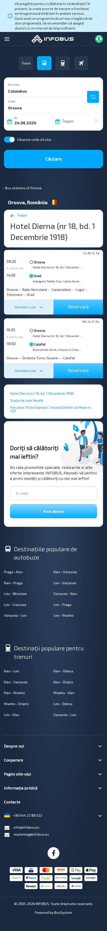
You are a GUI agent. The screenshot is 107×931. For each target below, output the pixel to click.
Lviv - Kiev (11, 715)
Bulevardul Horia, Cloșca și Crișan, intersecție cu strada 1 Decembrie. (58, 349)
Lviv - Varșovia (65, 583)
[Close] (96, 16)
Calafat (40, 344)
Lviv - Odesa (63, 704)
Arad (37, 276)
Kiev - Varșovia (65, 572)
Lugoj (80, 289)
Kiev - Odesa (63, 671)
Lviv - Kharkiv (64, 615)
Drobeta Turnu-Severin (40, 358)
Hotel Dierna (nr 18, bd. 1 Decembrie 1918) (58, 267)
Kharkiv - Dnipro (16, 704)
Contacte (12, 801)
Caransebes (61, 289)
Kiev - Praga (13, 583)
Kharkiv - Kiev (64, 693)
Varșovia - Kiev (65, 593)
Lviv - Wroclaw (15, 593)
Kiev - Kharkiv (14, 693)
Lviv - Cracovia (15, 604)
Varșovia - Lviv (15, 615)
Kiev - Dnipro (63, 682)
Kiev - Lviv (11, 671)
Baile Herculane (34, 289)
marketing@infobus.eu (31, 834)
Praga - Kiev (13, 572)
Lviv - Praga (62, 604)
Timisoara (14, 294)
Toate (26, 63)
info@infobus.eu (26, 827)
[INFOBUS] (53, 38)
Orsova (39, 262)
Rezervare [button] (78, 306)
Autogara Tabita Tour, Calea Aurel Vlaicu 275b (58, 281)
